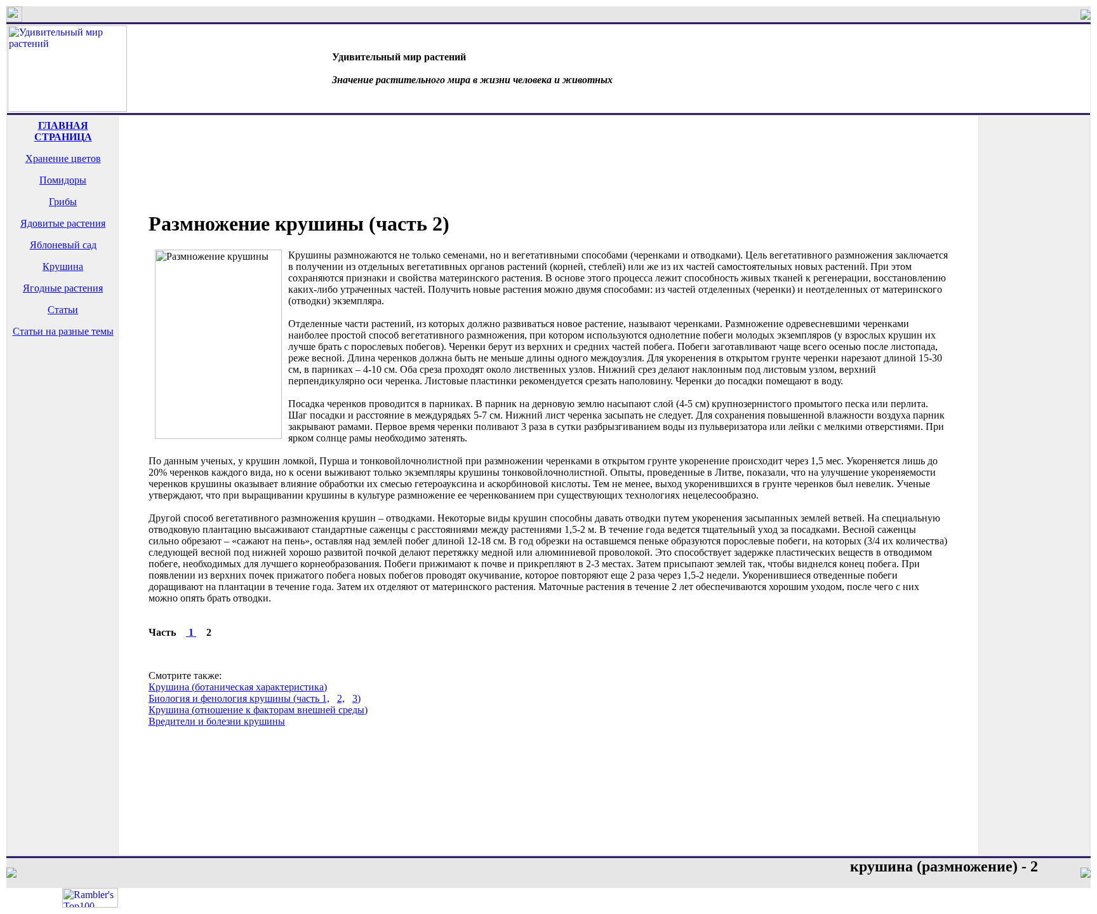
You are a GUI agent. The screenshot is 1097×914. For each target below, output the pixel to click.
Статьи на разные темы (63, 331)
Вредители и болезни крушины (217, 721)
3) (356, 698)
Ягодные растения (63, 288)
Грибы (63, 201)
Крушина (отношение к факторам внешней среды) (258, 709)
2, (341, 698)
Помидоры (62, 180)
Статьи (63, 309)
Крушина (63, 266)
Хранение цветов (63, 158)
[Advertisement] (63, 397)
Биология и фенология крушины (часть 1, (239, 698)
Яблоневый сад (63, 244)
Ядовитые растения (62, 223)
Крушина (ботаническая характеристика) (238, 687)
